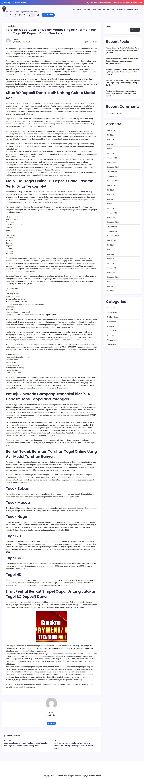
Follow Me (51, 723)
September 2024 (113, 236)
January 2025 (111, 218)
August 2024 (111, 240)
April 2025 (110, 204)
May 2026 (110, 144)
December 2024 (113, 222)
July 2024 (110, 245)
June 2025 (110, 195)
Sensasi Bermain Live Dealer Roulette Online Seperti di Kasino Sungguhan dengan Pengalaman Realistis (122, 61)
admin (16, 39)
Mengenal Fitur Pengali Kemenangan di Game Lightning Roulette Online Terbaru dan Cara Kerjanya (122, 71)
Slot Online (110, 335)
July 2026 (110, 135)
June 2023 (110, 282)
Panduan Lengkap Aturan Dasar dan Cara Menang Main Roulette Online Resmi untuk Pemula (121, 93)
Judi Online (111, 326)
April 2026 (110, 149)
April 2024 (110, 259)
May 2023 (110, 286)
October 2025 (112, 176)
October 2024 (112, 231)
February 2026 (112, 158)
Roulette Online (112, 331)
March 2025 (111, 208)
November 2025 (112, 172)
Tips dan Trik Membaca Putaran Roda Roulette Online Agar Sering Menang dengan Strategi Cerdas (123, 82)
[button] (31, 15)
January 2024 (111, 273)
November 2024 (112, 227)
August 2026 (111, 130)
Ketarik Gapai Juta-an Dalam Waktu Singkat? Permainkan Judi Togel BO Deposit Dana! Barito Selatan (72, 745)
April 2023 (110, 291)
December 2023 (113, 277)
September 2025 (113, 181)
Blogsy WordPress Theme (91, 776)
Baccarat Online (112, 308)
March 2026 (111, 153)
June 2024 (110, 250)
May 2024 (110, 254)
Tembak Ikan (111, 340)
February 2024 (112, 268)
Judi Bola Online (112, 317)
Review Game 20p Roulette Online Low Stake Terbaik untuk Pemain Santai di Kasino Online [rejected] (122, 50)
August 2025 (111, 185)
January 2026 (111, 163)
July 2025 (110, 190)
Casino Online (112, 312)
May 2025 (110, 199)
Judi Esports (111, 322)
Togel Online (111, 345)
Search (108, 26)
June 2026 (110, 140)
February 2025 (112, 213)
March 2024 (111, 263)
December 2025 (113, 167)
